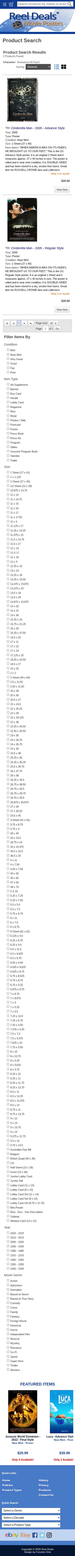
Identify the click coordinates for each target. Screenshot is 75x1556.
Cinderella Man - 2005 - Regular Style (37, 248)
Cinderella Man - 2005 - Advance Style (38, 128)
